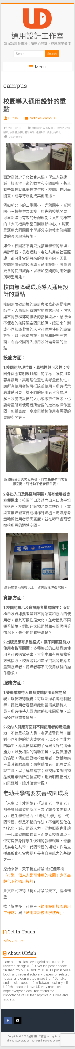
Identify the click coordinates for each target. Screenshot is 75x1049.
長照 (49, 132)
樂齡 (5, 132)
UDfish (13, 118)
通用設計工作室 (37, 36)
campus (49, 118)
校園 (67, 128)
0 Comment (15, 136)
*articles (36, 118)
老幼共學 (30, 132)
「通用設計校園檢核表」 (41, 913)
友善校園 (48, 128)
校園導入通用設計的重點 (34, 105)
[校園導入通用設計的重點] (39, 145)
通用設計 (41, 132)
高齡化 (57, 132)
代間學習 (37, 128)
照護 (20, 132)
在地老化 (59, 128)
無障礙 (13, 132)
